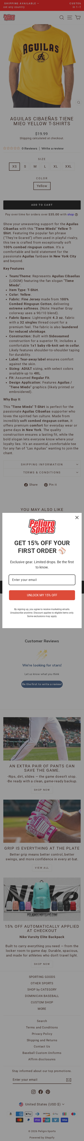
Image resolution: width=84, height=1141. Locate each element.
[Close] (77, 517)
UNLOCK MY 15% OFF (42, 595)
